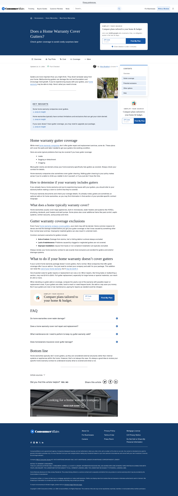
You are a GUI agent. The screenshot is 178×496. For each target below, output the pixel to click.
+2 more (113, 66)
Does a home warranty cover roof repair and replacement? (54, 326)
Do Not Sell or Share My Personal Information (136, 440)
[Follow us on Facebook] (31, 442)
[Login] (173, 8)
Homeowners (38, 18)
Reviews (56, 9)
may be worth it (72, 269)
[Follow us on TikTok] (37, 442)
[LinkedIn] (116, 382)
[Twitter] (105, 382)
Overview (37, 59)
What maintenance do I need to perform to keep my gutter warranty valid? (60, 334)
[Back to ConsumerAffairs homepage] (31, 18)
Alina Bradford (105, 66)
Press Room (109, 439)
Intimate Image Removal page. (73, 484)
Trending (31, 9)
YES (62, 382)
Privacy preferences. (89, 2)
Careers (85, 439)
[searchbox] (97, 8)
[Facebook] (110, 382)
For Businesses (150, 9)
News (67, 9)
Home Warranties (51, 18)
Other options (128, 88)
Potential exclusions (130, 83)
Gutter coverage (129, 78)
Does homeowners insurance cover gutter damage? (51, 341)
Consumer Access (43, 459)
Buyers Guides (42, 9)
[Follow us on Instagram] (34, 442)
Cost (64, 59)
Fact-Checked (54, 66)
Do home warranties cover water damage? (47, 318)
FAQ (125, 93)
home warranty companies (49, 145)
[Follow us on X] (40, 442)
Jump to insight (40, 112)
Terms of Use (109, 435)
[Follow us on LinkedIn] (42, 442)
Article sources (36, 375)
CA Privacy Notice (134, 435)
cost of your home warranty (51, 269)
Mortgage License (133, 431)
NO (67, 382)
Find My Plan (136, 41)
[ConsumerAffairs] (13, 8)
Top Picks (52, 59)
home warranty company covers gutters (55, 226)
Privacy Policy (109, 431)
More (89, 59)
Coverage (76, 59)
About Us (85, 431)
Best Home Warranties (67, 18)
